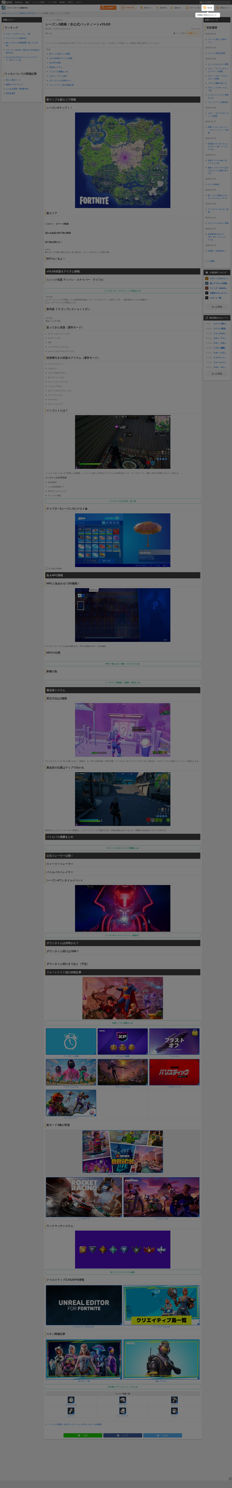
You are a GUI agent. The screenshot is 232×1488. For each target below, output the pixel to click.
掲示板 (209, 8)
